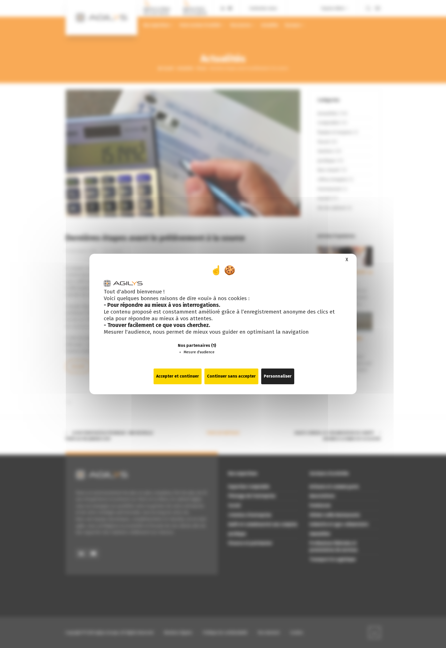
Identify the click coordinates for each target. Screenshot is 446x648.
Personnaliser (278, 376)
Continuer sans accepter (231, 376)
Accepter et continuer (177, 376)
